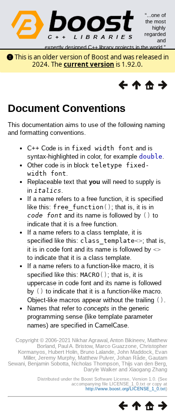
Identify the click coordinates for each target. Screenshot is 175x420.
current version (89, 64)
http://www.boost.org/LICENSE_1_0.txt (126, 388)
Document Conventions (66, 108)
